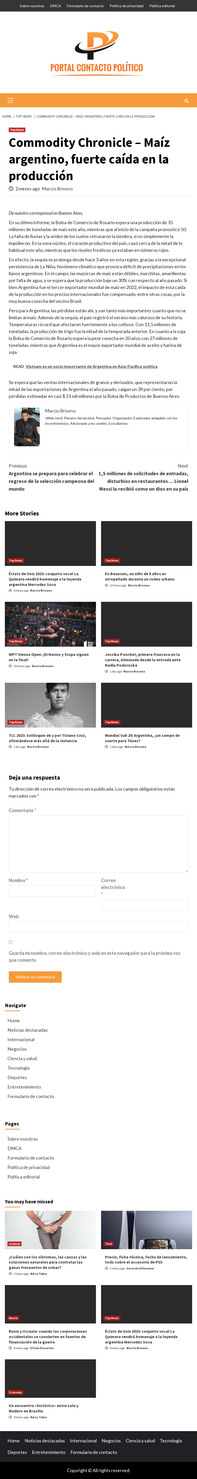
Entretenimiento (24, 1087)
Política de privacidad (126, 6)
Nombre (18, 880)
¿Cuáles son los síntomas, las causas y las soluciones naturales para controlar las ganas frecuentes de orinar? (48, 1262)
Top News (17, 130)
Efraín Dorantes (42, 1348)
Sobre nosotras (32, 6)
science (14, 1244)
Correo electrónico (113, 887)
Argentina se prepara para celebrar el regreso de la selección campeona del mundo (51, 477)
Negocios (17, 1049)
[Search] (186, 101)
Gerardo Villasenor (140, 1268)
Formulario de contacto (85, 6)
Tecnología (18, 1068)
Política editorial (162, 6)
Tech (108, 1244)
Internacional (20, 1039)
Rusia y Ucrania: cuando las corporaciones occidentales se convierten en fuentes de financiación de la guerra (48, 1336)
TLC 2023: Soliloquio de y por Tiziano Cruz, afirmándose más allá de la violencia (47, 738)
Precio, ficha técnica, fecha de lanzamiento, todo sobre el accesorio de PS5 (146, 1259)
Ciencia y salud (22, 1058)
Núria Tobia (38, 1274)
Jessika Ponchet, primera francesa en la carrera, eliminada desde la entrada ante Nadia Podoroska (143, 660)
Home (13, 1020)
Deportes (17, 1077)
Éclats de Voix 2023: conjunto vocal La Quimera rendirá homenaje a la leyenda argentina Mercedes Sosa (45, 579)
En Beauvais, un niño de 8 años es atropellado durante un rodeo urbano (140, 576)
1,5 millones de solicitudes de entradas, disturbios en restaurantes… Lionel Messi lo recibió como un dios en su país (143, 477)
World (13, 1318)
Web (14, 916)
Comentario (22, 810)
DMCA (55, 6)
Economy (15, 1392)
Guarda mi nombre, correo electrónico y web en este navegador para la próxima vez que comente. (95, 956)
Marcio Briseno (57, 188)
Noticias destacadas (27, 1030)
